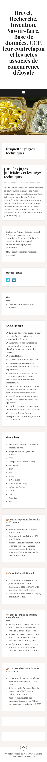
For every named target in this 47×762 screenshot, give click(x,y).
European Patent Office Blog (22, 461)
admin (21, 183)
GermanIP (13, 465)
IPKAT (11, 476)
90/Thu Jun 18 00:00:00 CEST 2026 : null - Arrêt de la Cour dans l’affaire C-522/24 (24, 647)
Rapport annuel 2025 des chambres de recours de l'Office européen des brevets (23, 700)
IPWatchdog (14, 479)
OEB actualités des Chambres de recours (23, 670)
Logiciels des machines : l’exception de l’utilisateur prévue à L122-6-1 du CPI (23, 416)
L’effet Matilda (16, 356)
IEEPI (11, 469)
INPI (11, 472)
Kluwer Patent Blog (18, 483)
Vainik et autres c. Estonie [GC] (23, 536)
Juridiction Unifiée (32, 183)
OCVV (11, 490)
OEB (10, 494)
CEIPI (11, 458)
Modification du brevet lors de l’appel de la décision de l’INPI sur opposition (22, 399)
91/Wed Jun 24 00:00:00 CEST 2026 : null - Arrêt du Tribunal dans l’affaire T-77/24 (24, 637)
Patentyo (13, 498)
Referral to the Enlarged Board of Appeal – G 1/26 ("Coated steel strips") (24, 691)
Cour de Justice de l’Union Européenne (21, 616)
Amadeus (15, 756)
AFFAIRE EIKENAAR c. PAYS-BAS (23, 529)
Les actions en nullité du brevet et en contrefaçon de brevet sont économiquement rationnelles (22, 389)
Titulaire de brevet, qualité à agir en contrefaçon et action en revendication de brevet (23, 336)
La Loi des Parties (17, 487)
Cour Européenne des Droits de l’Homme (23, 521)
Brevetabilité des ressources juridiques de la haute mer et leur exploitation (22, 366)
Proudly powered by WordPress (19, 754)
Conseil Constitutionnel (21, 573)
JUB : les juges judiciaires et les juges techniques (23, 172)
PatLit (11, 501)
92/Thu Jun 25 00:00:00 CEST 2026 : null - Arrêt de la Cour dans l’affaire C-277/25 (24, 627)
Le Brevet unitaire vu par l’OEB (23, 359)
